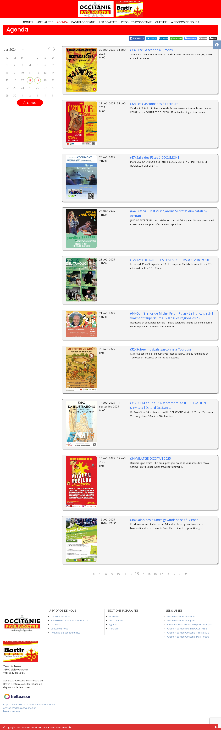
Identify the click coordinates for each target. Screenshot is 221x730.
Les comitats (108, 22)
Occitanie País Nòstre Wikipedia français (189, 624)
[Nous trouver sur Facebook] (216, 727)
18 (29, 80)
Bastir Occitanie (83, 22)
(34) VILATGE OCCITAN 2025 (150, 458)
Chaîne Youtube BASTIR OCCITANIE (187, 628)
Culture (161, 22)
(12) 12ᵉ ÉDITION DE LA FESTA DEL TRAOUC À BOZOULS (170, 260)
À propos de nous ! (185, 22)
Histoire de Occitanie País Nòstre (69, 620)
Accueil (28, 22)
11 (124, 574)
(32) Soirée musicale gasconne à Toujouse (161, 349)
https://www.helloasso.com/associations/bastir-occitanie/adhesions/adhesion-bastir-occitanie (30, 708)
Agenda (62, 22)
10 (118, 574)
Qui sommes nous (61, 616)
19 (37, 80)
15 (149, 574)
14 (142, 574)
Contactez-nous (59, 628)
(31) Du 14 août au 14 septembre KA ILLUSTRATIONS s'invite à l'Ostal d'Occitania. (169, 405)
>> (186, 574)
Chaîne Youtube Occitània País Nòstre (188, 632)
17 (161, 574)
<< (94, 574)
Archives (29, 102)
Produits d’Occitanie (136, 22)
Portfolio (114, 628)
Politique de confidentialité (65, 632)
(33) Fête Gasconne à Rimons (151, 50)
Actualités (45, 22)
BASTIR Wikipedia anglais (181, 620)
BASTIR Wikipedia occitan (181, 616)
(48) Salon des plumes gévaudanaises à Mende (164, 520)
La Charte (56, 624)
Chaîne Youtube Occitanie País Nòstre (188, 636)
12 (130, 574)
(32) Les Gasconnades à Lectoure (154, 104)
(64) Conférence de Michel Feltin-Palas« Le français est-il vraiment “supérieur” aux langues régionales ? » (171, 315)
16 (155, 574)
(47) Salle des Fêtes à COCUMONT (154, 157)
